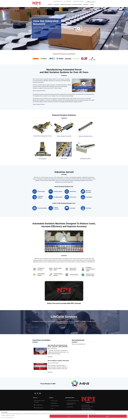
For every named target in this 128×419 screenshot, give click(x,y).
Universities (72, 208)
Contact (92, 4)
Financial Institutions (42, 208)
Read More (50, 356)
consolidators (66, 177)
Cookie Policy (83, 408)
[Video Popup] (78, 28)
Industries (56, 4)
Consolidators (89, 197)
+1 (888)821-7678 (68, 1)
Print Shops (88, 208)
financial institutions (81, 98)
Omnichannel (73, 191)
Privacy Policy (83, 406)
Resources (85, 4)
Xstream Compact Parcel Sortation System (71, 404)
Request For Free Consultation (78, 1)
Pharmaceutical (41, 191)
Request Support (54, 403)
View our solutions (48, 34)
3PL (40, 177)
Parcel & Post (73, 197)
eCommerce (51, 177)
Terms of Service (90, 406)
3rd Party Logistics (58, 191)
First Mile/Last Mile (58, 197)
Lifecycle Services (77, 4)
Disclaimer (89, 408)
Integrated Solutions (66, 4)
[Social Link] (35, 393)
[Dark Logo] (36, 3)
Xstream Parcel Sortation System (73, 400)
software (34, 178)
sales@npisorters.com (58, 1)
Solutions (50, 4)
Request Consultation (55, 405)
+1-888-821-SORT (39, 405)
